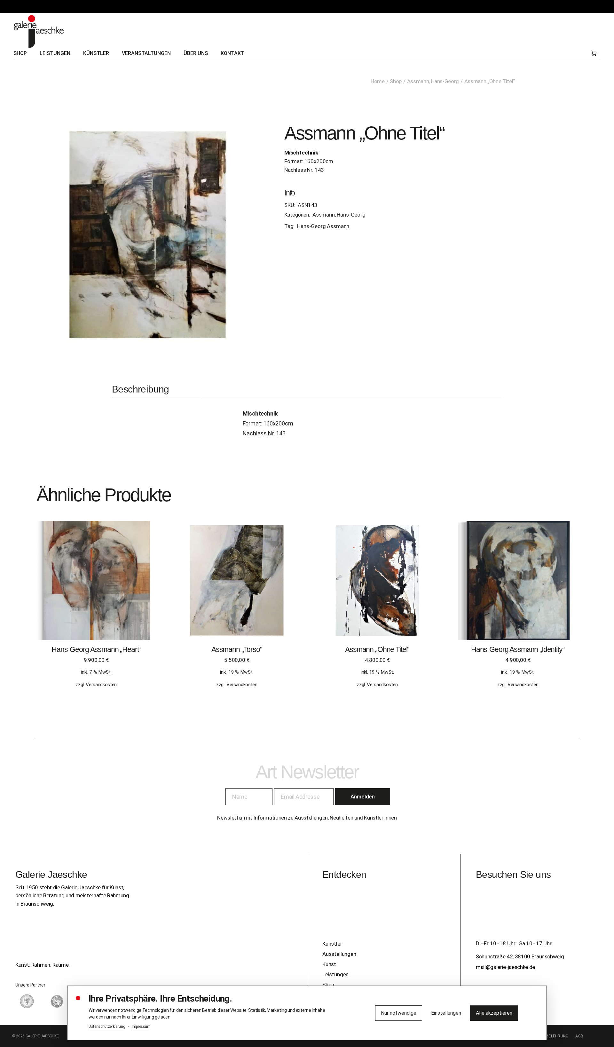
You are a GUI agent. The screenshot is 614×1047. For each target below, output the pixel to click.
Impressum (141, 1026)
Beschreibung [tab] (140, 389)
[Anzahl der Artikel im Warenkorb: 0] (594, 53)
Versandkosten (101, 684)
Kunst (329, 964)
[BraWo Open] (56, 1001)
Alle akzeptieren (494, 1013)
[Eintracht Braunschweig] (26, 1001)
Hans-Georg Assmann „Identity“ (518, 649)
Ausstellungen (339, 954)
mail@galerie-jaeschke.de (505, 967)
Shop (328, 984)
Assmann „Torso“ (236, 649)
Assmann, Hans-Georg (339, 214)
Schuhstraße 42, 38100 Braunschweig (520, 956)
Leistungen (335, 974)
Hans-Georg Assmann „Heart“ (96, 649)
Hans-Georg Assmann (323, 226)
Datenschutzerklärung (107, 1026)
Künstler (332, 943)
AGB (579, 1036)
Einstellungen (446, 1013)
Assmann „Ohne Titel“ (377, 649)
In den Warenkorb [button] (96, 586)
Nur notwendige (398, 1013)
